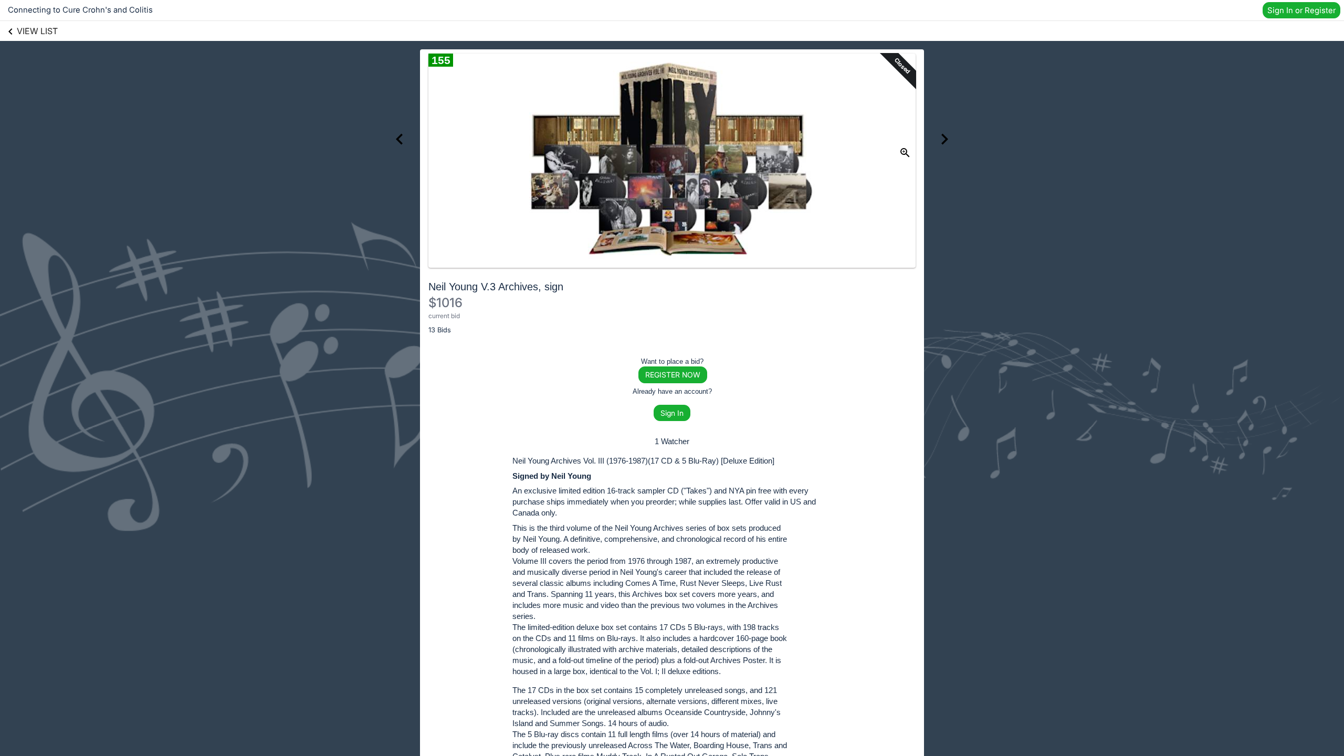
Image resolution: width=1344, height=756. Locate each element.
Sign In (672, 412)
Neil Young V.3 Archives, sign (495, 286)
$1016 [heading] (445, 302)
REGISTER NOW (672, 374)
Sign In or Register (1301, 10)
